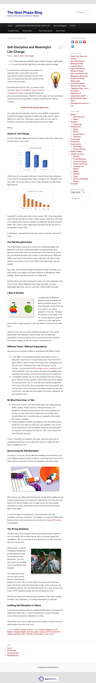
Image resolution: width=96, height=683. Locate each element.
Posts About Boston (45, 31)
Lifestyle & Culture (27, 630)
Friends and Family (80, 164)
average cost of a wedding (46, 368)
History (75, 119)
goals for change (39, 632)
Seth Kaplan (77, 146)
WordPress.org (12, 655)
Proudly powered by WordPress (48, 667)
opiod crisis (17, 634)
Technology (77, 124)
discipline (23, 632)
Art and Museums (79, 159)
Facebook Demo (13, 31)
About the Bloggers (60, 26)
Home (10, 26)
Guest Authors (76, 144)
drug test (30, 632)
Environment (75, 139)
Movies (75, 131)
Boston (73, 114)
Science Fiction (79, 134)
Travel (75, 176)
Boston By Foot (79, 117)
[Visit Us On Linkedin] (73, 47)
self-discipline (38, 634)
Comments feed (13, 653)
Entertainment (76, 127)
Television (77, 136)
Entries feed (11, 650)
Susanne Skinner (79, 149)
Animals (76, 156)
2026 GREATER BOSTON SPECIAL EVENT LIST (33, 26)
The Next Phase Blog (24, 12)
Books (75, 129)
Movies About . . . (29, 31)
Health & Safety (76, 151)
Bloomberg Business (46, 630)
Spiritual (76, 174)
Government (75, 141)
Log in (9, 648)
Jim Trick (48, 632)
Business (17, 630)
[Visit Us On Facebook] (73, 43)
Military (76, 171)
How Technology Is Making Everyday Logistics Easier (78, 63)
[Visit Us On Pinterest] (84, 43)
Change (16, 632)
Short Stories (60, 31)
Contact (72, 26)
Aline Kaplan (30, 56)
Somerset (74, 184)
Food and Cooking (80, 161)
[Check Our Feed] (76, 43)
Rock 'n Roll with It (27, 634)
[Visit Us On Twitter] (80, 43)
